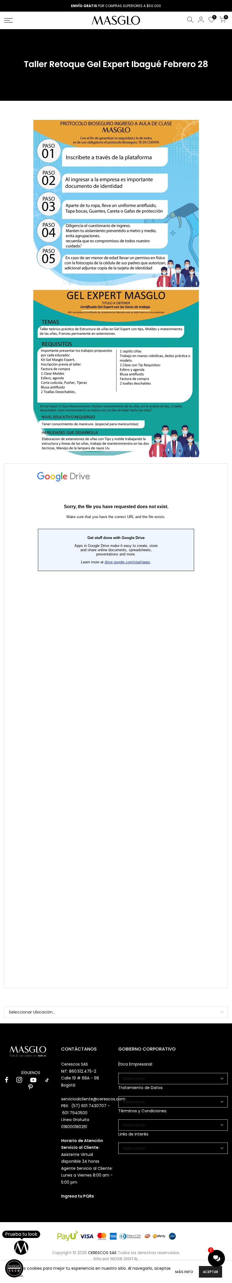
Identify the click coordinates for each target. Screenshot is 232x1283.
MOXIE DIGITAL (124, 1258)
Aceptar (210, 1271)
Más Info (184, 1272)
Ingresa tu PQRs (77, 1196)
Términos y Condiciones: (142, 1111)
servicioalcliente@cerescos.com (93, 1099)
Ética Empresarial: (135, 1064)
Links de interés (133, 1134)
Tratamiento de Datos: (140, 1087)
